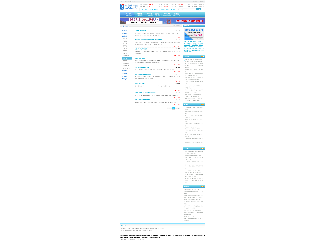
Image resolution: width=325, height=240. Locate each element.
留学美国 (128, 14)
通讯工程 (125, 46)
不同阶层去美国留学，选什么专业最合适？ (193, 189)
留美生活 (201, 6)
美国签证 (180, 6)
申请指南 (201, 4)
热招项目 (186, 104)
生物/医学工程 (126, 55)
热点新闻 (186, 56)
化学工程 (125, 58)
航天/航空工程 (126, 65)
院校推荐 (186, 26)
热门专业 (166, 4)
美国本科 (149, 14)
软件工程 (125, 38)
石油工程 (125, 43)
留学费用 (173, 6)
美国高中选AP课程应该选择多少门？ (192, 199)
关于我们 (145, 4)
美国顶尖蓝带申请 (196, 50)
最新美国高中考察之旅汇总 (190, 41)
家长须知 (186, 148)
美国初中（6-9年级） (191, 43)
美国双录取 (166, 14)
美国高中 (139, 14)
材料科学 (125, 60)
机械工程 (125, 53)
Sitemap (195, 1)
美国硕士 (157, 14)
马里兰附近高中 (190, 48)
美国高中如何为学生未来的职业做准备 (193, 155)
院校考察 (180, 4)
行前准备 (194, 6)
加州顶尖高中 (192, 46)
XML (143, 239)
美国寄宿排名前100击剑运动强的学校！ (194, 178)
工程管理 (125, 51)
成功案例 (166, 6)
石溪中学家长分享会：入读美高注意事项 (194, 172)
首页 (174, 25)
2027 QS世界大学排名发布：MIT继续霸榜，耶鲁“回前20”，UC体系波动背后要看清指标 (194, 65)
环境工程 (125, 41)
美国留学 (134, 239)
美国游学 (176, 14)
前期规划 (194, 4)
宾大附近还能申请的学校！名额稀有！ (193, 170)
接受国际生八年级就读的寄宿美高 (192, 128)
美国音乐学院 (195, 45)
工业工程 (125, 48)
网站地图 (202, 1)
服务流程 (145, 6)
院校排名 (173, 4)
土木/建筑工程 (126, 63)
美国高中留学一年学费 (189, 216)
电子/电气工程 (126, 68)
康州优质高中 (198, 48)
